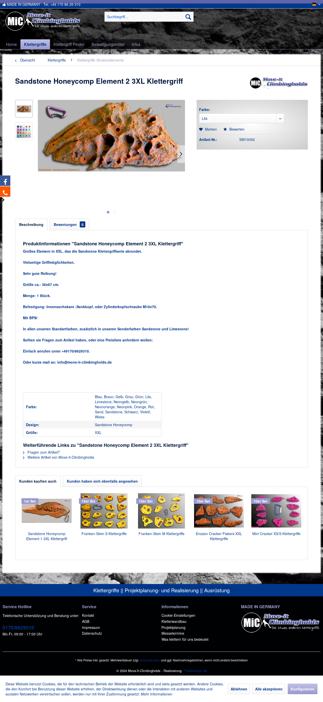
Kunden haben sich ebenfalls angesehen (102, 481)
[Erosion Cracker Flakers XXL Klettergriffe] (219, 511)
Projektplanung (173, 627)
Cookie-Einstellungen (178, 615)
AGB (85, 621)
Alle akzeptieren (269, 688)
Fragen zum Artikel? (43, 452)
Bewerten (236, 129)
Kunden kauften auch (38, 481)
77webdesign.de (195, 670)
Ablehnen (239, 688)
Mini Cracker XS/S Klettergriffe (276, 533)
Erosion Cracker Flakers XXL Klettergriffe (219, 536)
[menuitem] (149, 17)
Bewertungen (69, 224)
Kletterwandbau (174, 621)
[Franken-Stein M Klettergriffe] (161, 511)
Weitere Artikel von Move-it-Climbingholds (60, 457)
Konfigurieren (302, 688)
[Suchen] (188, 17)
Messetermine (173, 633)
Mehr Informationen (156, 693)
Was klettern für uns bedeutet (185, 639)
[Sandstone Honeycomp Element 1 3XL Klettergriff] (47, 511)
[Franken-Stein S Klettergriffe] (104, 511)
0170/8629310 (18, 627)
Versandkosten (150, 660)
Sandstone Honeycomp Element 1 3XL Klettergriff (46, 536)
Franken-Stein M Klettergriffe (161, 533)
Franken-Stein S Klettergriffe (104, 533)
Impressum (91, 627)
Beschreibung (31, 224)
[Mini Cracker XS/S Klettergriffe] (276, 511)
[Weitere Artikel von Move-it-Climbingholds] (278, 86)
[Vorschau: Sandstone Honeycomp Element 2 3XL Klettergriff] (24, 109)
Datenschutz (92, 633)
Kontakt (88, 615)
